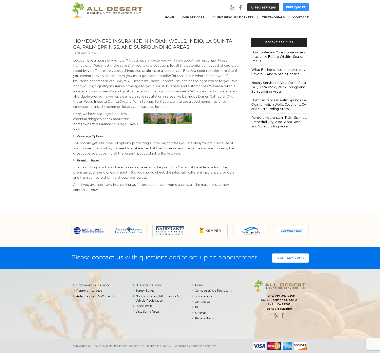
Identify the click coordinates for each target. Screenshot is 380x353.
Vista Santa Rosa (147, 311)
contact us (107, 257)
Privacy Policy (204, 318)
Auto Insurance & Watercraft (95, 296)
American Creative (204, 346)
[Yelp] (232, 7)
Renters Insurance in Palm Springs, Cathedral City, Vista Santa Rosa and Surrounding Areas (279, 122)
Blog (198, 307)
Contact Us (202, 302)
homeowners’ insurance (92, 124)
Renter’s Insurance (89, 290)
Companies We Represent (213, 290)
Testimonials (203, 296)
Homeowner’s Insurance (93, 285)
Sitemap (201, 313)
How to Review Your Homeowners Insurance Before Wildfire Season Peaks (278, 56)
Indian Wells (144, 306)
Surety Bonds (145, 290)
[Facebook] (240, 7)
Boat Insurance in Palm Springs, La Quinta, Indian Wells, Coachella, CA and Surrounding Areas (278, 104)
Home (199, 285)
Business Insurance (149, 285)
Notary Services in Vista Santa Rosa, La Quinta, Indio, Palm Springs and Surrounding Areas (278, 87)
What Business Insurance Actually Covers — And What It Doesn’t (278, 72)
